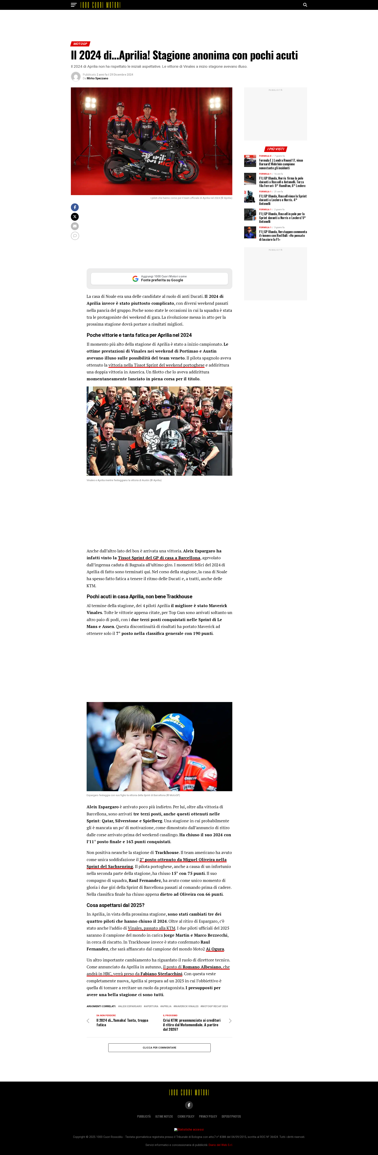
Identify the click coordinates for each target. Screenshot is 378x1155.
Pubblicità (144, 1116)
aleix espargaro (131, 1006)
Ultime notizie (164, 1116)
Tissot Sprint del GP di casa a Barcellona (159, 557)
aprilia (166, 1006)
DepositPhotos (231, 1116)
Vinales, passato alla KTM (151, 928)
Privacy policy (208, 1116)
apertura (151, 1006)
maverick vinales (186, 1006)
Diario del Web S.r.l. (221, 1145)
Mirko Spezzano (97, 78)
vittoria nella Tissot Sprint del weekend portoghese (156, 365)
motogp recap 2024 (215, 1006)
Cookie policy (186, 1116)
